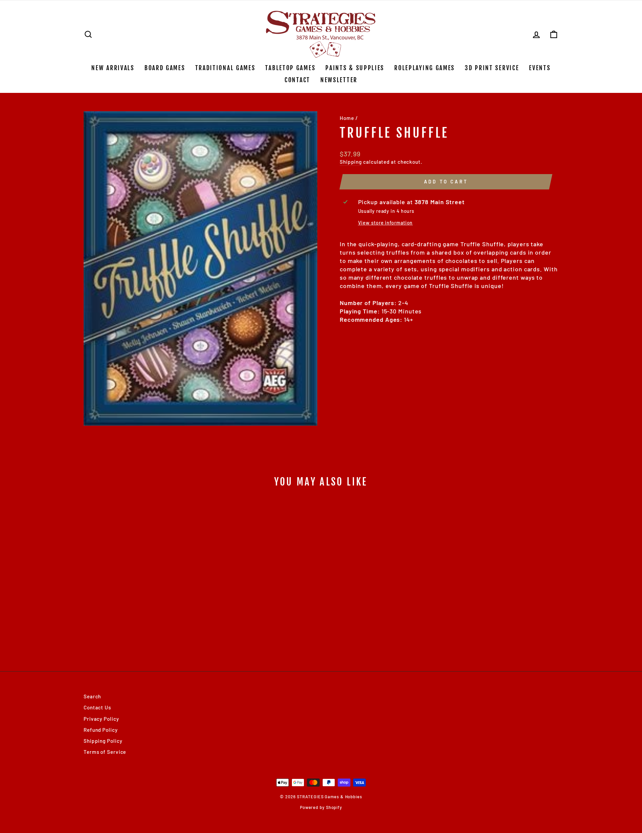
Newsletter (338, 80)
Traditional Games (225, 68)
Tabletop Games (290, 68)
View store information (385, 223)
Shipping (351, 162)
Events (539, 68)
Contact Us (97, 707)
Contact (297, 80)
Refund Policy (101, 730)
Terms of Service (105, 752)
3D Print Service (492, 68)
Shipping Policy (103, 741)
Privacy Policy (101, 719)
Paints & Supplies (354, 68)
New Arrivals (112, 68)
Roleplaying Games (424, 68)
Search (92, 696)
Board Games (164, 68)
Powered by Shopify (321, 807)
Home (347, 118)
